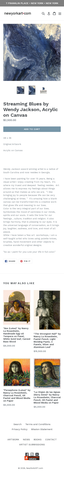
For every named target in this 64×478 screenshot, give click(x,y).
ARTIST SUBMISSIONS (32, 444)
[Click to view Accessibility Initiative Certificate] (32, 459)
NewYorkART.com (34, 468)
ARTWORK (13, 439)
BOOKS (38, 439)
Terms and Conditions (37, 424)
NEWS (26, 439)
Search (18, 424)
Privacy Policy (19, 429)
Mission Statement (41, 429)
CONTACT (51, 439)
